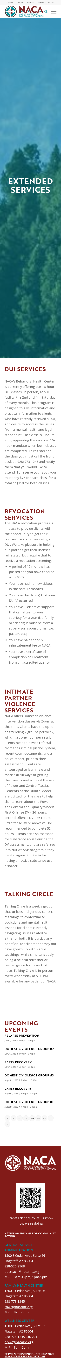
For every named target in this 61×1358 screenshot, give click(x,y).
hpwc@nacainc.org (19, 1342)
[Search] (44, 11)
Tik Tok (51, 2)
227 (19, 1118)
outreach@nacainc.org (22, 1271)
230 (38, 1118)
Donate (20, 2)
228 (26, 1118)
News (10, 2)
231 (44, 1118)
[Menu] (51, 11)
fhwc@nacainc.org (19, 1307)
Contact (30, 2)
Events (41, 2)
